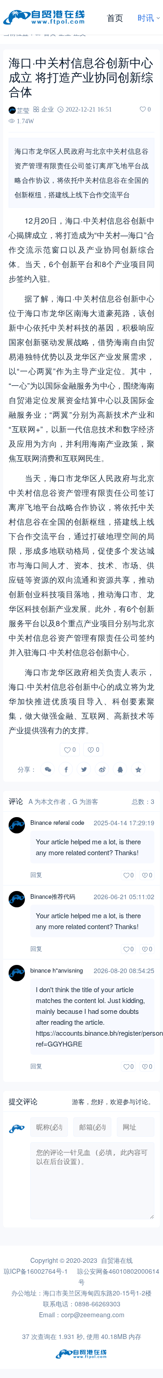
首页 (115, 17)
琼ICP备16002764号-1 (36, 1271)
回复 (36, 875)
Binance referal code (57, 822)
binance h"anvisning (56, 970)
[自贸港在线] (51, 17)
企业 (47, 109)
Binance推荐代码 (52, 896)
